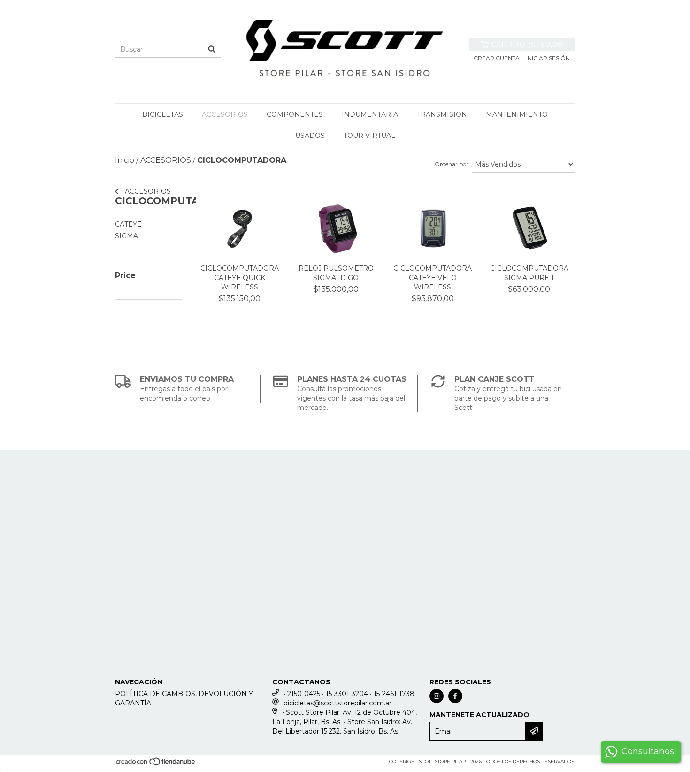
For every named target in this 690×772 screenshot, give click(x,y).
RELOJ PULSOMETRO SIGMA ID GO (336, 273)
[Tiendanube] (156, 765)
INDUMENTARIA (370, 114)
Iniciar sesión (548, 57)
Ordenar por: (452, 163)
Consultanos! (648, 751)
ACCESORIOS (225, 114)
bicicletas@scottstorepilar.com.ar (337, 703)
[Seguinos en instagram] (436, 696)
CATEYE (128, 224)
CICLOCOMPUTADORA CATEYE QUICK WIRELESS (239, 277)
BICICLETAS (162, 114)
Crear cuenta (497, 57)
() (527, 44)
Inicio (124, 160)
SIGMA (126, 236)
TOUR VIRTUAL (369, 135)
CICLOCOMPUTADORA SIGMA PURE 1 (529, 273)
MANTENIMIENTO (517, 114)
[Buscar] (211, 49)
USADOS (310, 135)
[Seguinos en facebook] (455, 696)
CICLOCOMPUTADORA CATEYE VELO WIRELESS (432, 277)
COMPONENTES (295, 114)
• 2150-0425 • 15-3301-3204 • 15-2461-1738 (349, 693)
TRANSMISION (442, 114)
